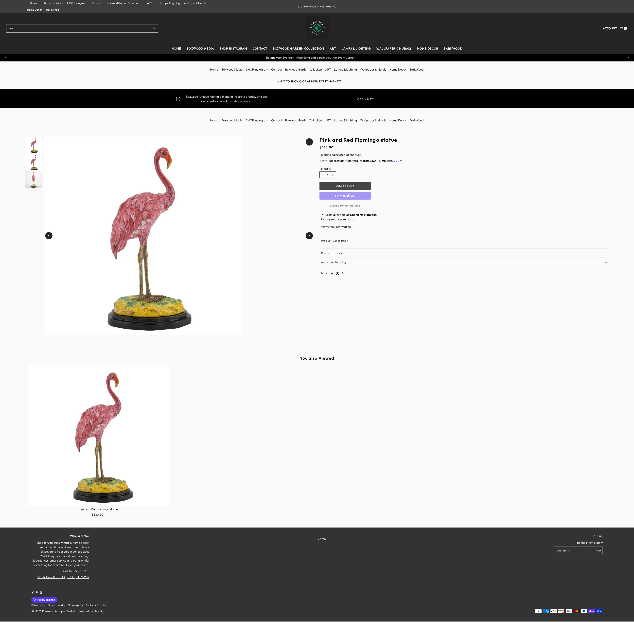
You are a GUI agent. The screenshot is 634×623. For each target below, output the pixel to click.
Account (610, 28)
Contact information (96, 605)
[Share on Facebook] (332, 273)
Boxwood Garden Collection (123, 3)
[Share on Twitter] (337, 273)
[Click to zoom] (309, 142)
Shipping (325, 155)
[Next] (628, 57)
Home (33, 3)
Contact (96, 3)
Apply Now (365, 99)
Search (321, 539)
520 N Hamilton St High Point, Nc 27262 (63, 577)
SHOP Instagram (76, 3)
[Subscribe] (598, 551)
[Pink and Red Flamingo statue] (98, 435)
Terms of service (56, 605)
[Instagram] (41, 592)
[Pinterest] (37, 592)
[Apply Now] (178, 98)
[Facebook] (33, 592)
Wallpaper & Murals (195, 3)
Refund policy (38, 605)
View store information (336, 227)
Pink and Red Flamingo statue (98, 509)
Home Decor (34, 9)
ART (149, 3)
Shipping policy (75, 605)
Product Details (331, 253)
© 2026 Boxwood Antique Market (53, 611)
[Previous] (6, 57)
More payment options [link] (345, 206)
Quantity (325, 169)
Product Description (334, 240)
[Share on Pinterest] (343, 273)
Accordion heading (333, 262)
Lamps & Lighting (170, 3)
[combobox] (82, 28)
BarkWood (52, 9)
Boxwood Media (53, 3)
